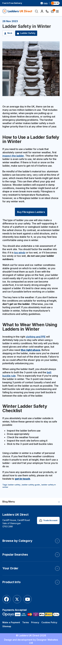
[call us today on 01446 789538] (47, 11)
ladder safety (14, 484)
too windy (19, 252)
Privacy (35, 622)
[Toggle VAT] (55, 3)
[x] (17, 599)
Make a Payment (11, 622)
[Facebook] (6, 599)
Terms (25, 622)
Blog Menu (8, 501)
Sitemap (6, 626)
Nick (9, 33)
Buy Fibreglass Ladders (31, 211)
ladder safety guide (31, 484)
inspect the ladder (13, 155)
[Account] (42, 11)
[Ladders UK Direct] (17, 11)
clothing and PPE (35, 336)
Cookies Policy (49, 622)
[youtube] (27, 599)
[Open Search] (36, 11)
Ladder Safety (27, 33)
